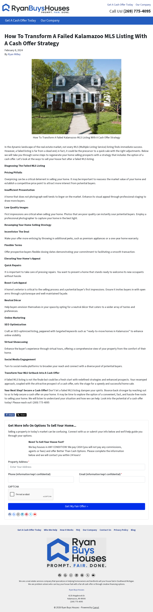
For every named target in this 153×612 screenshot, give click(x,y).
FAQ (78, 530)
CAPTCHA (13, 487)
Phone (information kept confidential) (29, 474)
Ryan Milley (14, 54)
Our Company (143, 5)
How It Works (66, 530)
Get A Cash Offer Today (120, 5)
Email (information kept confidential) (100, 474)
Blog (133, 530)
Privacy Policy (121, 530)
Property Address (18, 462)
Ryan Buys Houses (76, 589)
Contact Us (105, 530)
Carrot (96, 607)
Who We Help (50, 530)
